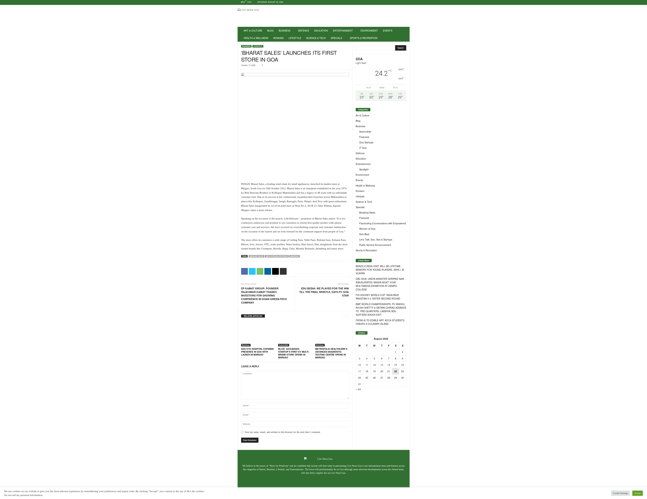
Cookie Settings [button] (620, 493)
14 (388, 364)
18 (366, 371)
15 (395, 364)
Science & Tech (316, 38)
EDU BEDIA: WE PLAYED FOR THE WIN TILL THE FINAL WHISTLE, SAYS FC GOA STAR (324, 292)
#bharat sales (256, 256)
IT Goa (363, 147)
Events (387, 30)
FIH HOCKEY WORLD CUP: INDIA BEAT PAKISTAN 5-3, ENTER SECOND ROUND (378, 296)
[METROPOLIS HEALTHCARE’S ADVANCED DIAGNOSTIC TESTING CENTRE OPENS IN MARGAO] (332, 333)
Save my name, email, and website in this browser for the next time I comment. (283, 432)
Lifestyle (295, 38)
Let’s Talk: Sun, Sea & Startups (375, 239)
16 (402, 364)
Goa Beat (364, 234)
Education (321, 30)
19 (374, 371)
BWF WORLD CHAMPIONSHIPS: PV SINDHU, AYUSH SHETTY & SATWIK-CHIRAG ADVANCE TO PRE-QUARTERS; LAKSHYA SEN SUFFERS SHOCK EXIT (381, 309)
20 (381, 371)
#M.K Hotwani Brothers (277, 256)
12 (374, 364)
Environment (369, 30)
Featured (364, 137)
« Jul (358, 389)
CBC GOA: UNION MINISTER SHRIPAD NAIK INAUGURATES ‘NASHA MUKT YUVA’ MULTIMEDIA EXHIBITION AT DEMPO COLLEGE (380, 284)
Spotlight (363, 169)
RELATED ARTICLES (253, 316)
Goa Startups (366, 142)
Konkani (278, 38)
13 (381, 364)
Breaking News (367, 212)
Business (284, 30)
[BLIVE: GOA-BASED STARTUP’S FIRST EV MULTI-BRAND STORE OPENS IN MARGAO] (295, 333)
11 (366, 364)
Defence (303, 30)
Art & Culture (253, 30)
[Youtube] (407, 2)
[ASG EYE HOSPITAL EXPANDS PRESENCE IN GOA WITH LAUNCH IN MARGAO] (258, 333)
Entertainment (343, 30)
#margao (294, 256)
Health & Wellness (256, 38)
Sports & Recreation (363, 38)
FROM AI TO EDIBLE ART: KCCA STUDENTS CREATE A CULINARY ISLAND (380, 322)
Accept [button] (637, 493)
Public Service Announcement (375, 245)
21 (388, 371)
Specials (336, 38)
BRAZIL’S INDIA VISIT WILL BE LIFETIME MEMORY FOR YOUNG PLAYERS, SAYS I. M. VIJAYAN (380, 269)
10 (359, 364)
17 (359, 371)
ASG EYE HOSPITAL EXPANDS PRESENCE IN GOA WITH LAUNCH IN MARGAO (257, 351)
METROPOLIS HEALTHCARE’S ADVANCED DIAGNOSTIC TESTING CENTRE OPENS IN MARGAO (331, 353)
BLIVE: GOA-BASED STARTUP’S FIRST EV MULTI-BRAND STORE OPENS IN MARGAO (293, 353)
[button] (404, 34)
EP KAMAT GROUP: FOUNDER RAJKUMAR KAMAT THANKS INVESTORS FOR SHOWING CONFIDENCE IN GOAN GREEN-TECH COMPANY (264, 295)
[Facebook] (397, 2)
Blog (270, 30)
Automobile (283, 345)
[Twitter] (402, 2)
